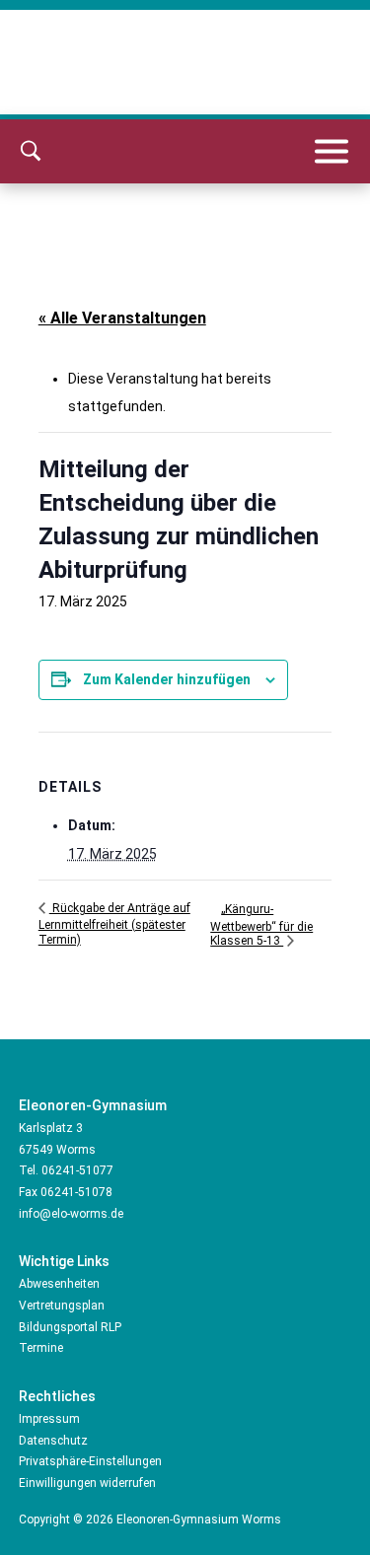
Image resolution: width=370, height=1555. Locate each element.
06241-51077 (77, 1170)
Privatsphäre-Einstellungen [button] (90, 1461)
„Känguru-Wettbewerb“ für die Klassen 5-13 (261, 925)
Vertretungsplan (62, 1305)
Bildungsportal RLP (70, 1327)
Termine (41, 1348)
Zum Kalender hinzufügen (167, 679)
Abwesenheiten (59, 1284)
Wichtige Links (64, 1261)
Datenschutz (53, 1441)
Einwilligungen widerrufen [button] (87, 1483)
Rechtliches (57, 1396)
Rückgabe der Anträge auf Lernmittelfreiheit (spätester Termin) (114, 924)
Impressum (49, 1419)
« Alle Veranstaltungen (122, 318)
